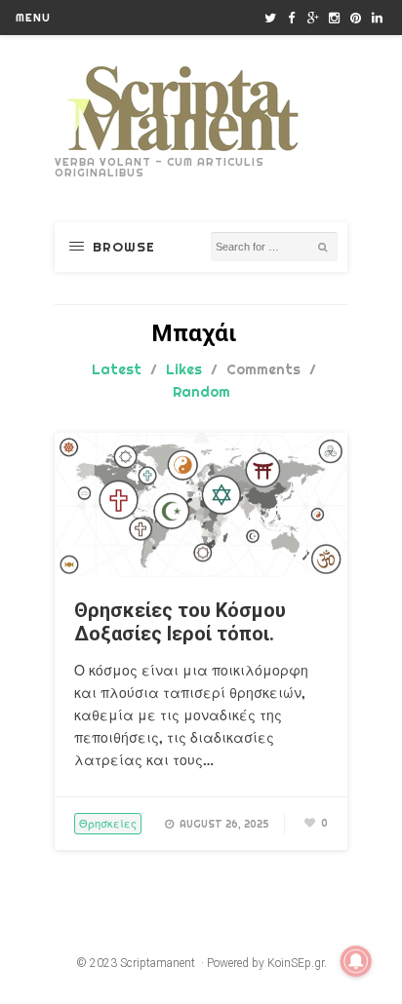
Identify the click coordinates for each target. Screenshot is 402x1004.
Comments (263, 369)
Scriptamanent (157, 963)
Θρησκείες (108, 823)
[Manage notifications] (356, 961)
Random (201, 392)
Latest (116, 369)
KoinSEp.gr (295, 963)
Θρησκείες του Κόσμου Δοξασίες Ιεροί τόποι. (180, 622)
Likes (184, 369)
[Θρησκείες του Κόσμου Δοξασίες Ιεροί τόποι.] (201, 572)
